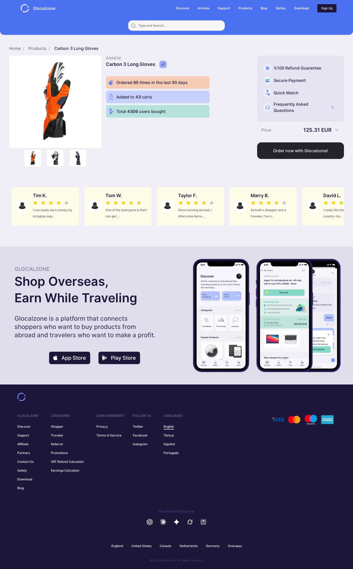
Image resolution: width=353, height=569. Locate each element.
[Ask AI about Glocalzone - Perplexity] (203, 522)
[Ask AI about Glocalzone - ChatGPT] (149, 522)
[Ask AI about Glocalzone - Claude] (163, 522)
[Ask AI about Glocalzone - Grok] (190, 522)
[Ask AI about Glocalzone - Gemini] (176, 522)
